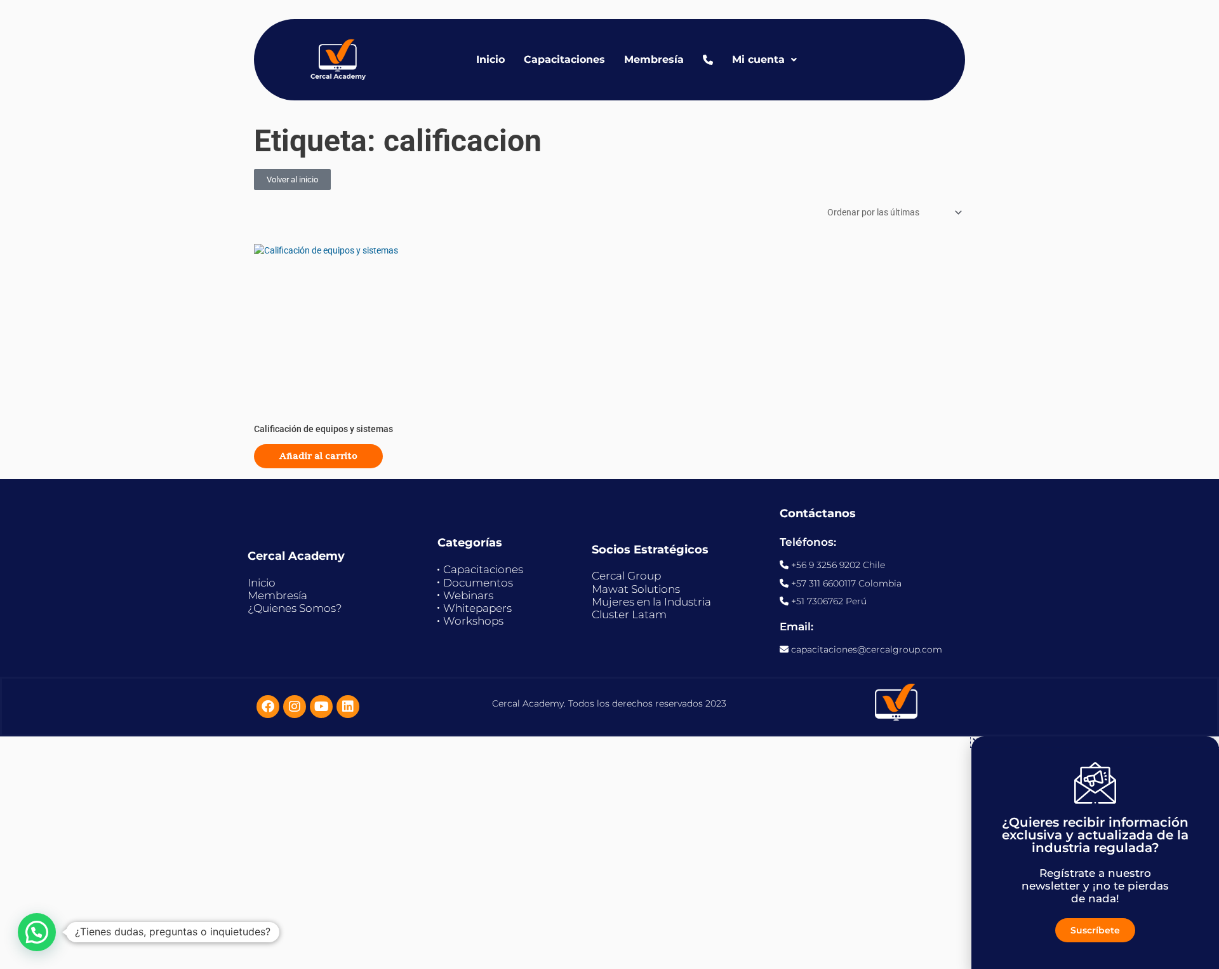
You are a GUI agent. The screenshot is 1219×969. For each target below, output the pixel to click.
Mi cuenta (758, 59)
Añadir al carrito (318, 456)
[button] (37, 932)
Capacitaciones (564, 59)
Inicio (490, 59)
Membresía (654, 59)
